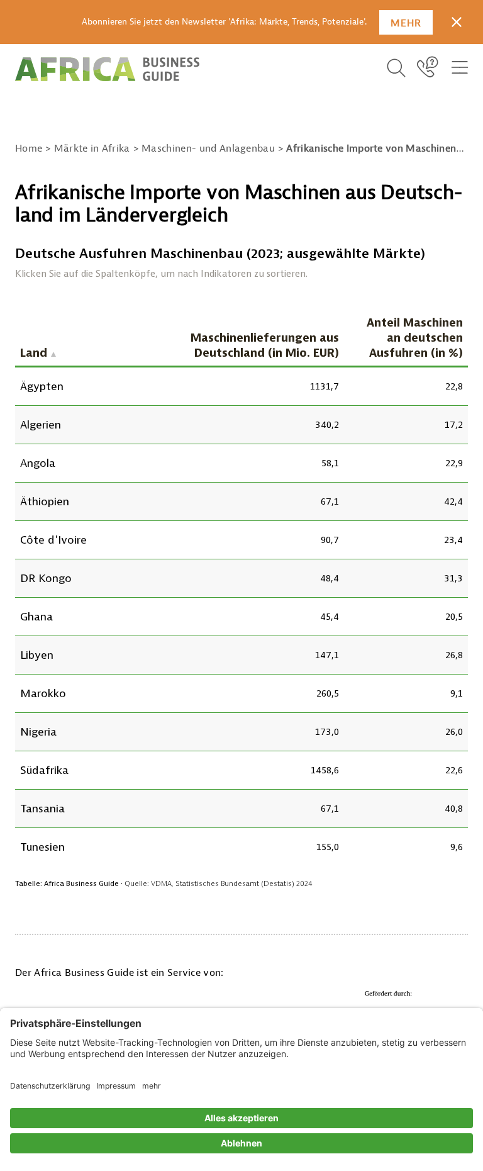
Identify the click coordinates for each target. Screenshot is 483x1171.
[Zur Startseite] (107, 69)
